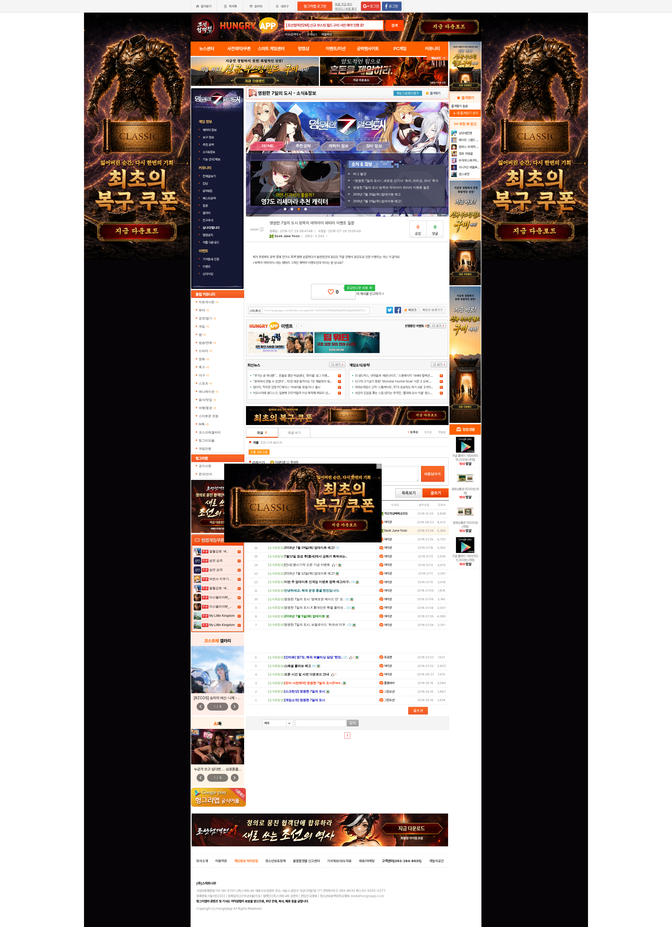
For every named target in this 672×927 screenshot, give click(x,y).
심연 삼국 (216, 560)
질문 (205, 206)
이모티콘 (280, 462)
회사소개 (202, 861)
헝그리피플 (206, 440)
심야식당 (208, 274)
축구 (204, 367)
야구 (204, 375)
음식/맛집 (207, 400)
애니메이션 (208, 391)
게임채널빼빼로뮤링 (395, 513)
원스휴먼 (463, 174)
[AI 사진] (217, 746)
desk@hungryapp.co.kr (367, 896)
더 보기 (337, 364)
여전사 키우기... (220, 579)
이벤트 (207, 266)
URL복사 (255, 311)
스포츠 (205, 383)
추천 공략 (209, 145)
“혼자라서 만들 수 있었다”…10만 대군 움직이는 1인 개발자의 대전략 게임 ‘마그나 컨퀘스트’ (307, 381)
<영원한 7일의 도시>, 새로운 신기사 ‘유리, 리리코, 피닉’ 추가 (395, 181)
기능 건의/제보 (211, 159)
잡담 (205, 183)
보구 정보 (209, 137)
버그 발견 (359, 174)
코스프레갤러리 (210, 432)
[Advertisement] (347, 641)
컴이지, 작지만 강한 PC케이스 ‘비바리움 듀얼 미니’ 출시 (286, 387)
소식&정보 (209, 152)
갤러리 (207, 213)
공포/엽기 (207, 318)
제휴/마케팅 (367, 861)
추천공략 (303, 146)
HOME (268, 146)
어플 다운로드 (211, 242)
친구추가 (208, 220)
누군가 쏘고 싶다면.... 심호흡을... (218, 769)
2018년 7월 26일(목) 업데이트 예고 (377, 194)
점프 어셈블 (465, 154)
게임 (204, 326)
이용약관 (221, 861)
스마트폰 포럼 (208, 416)
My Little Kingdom (222, 616)
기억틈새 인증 (211, 259)
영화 (204, 359)
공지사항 (205, 466)
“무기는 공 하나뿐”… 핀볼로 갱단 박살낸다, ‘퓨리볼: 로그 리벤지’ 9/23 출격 (298, 375)
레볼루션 (326, 34)
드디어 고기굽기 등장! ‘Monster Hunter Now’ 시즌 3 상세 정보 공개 (397, 381)
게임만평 (205, 448)
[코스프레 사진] (217, 669)
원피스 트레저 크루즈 (469, 147)
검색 (394, 25)
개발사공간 (436, 861)
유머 (204, 310)
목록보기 (408, 493)
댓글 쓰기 (294, 432)
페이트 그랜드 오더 (469, 140)
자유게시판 (208, 302)
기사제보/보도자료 (339, 861)
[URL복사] (309, 310)
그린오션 (389, 691)
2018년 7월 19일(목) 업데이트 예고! (377, 201)
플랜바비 (389, 683)
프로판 (387, 657)
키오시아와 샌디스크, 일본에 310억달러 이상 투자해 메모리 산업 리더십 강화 (299, 393)
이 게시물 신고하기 (370, 293)
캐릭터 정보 (210, 130)
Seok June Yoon (287, 236)
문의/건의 (205, 474)
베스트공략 (210, 198)
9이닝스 (312, 34)
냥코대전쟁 (465, 133)
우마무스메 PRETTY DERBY (469, 160)
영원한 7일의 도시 (275, 93)
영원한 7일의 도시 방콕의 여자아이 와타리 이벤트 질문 (391, 187)
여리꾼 (387, 522)
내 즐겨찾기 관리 (465, 113)
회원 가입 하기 (343, 4)
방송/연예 (207, 343)
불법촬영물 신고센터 (306, 861)
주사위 (294, 462)
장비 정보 (374, 146)
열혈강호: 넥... (219, 551)
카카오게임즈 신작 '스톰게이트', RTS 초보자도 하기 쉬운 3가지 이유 (396, 387)
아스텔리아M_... (220, 597)
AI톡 (204, 424)
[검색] (353, 723)
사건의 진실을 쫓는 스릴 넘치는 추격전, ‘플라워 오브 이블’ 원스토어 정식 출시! (401, 393)
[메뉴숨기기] (437, 58)
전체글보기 (209, 176)
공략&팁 (207, 191)
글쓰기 (435, 493)
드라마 (205, 351)
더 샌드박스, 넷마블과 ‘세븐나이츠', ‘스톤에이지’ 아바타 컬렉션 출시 (395, 375)
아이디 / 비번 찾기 (346, 9)
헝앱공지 (208, 235)
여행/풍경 (207, 408)
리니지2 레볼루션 (469, 167)
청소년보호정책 (275, 861)
